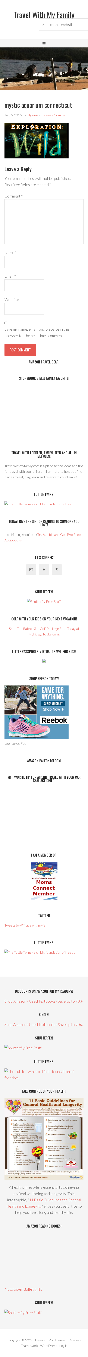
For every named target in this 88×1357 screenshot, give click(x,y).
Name (10, 252)
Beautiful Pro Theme (50, 1340)
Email (10, 276)
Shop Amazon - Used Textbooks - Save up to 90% (43, 1001)
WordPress (48, 1345)
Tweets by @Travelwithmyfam (26, 925)
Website (11, 299)
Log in (63, 1345)
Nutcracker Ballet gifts (23, 1289)
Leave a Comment (55, 115)
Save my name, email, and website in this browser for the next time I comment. (37, 332)
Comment (13, 196)
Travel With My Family (44, 14)
